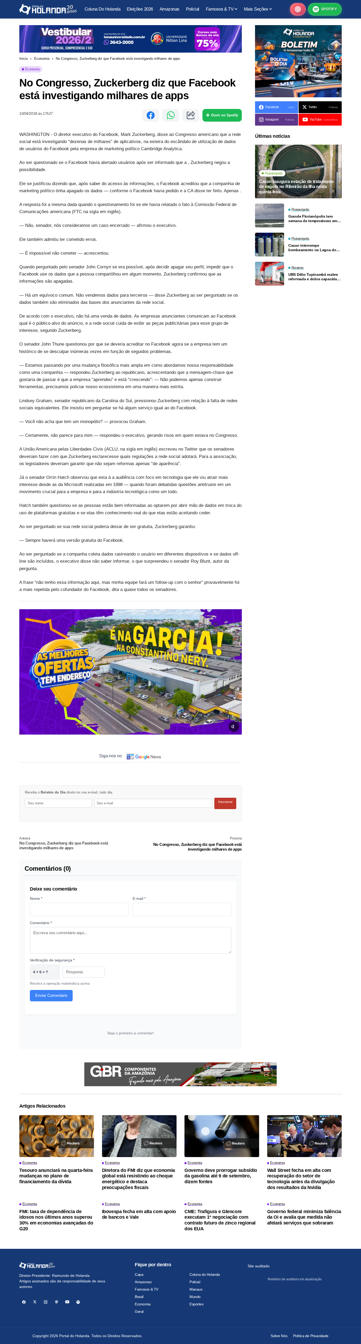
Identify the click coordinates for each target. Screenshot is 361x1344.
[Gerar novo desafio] (53, 972)
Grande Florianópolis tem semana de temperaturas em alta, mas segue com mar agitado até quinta (312, 218)
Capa (139, 1274)
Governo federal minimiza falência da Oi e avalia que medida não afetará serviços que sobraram (304, 1217)
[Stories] (298, 9)
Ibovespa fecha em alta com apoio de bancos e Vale (139, 1214)
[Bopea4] (48, 9)
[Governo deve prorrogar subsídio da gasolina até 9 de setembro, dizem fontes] (221, 1136)
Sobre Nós (279, 1336)
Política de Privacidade (310, 1336)
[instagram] (45, 1302)
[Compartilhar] (190, 115)
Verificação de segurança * (52, 960)
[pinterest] (56, 1302)
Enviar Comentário (51, 995)
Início (23, 59)
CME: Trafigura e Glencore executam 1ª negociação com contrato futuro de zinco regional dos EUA (220, 1220)
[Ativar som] (234, 726)
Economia (41, 59)
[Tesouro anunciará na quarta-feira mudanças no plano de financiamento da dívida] (56, 1136)
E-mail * (139, 898)
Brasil (139, 1297)
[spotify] (78, 1302)
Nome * (36, 898)
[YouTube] (67, 1302)
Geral (139, 1311)
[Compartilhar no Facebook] (150, 115)
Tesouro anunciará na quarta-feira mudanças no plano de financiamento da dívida (56, 1176)
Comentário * (41, 923)
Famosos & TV (146, 1289)
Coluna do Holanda (204, 1274)
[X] (34, 1302)
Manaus (195, 1289)
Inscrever (225, 802)
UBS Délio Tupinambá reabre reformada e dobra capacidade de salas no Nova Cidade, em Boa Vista (314, 276)
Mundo (195, 1297)
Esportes (196, 1304)
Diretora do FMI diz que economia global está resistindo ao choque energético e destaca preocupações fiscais (138, 1179)
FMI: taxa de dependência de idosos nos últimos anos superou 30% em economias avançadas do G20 (56, 1220)
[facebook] (24, 1302)
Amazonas (143, 1282)
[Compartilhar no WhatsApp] (170, 115)
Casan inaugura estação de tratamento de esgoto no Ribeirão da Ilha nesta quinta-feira (296, 186)
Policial (194, 1282)
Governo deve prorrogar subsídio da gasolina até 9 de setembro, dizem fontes (220, 1176)
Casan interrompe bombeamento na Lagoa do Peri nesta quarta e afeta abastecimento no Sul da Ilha (313, 247)
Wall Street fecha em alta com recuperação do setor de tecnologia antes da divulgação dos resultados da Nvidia (301, 1179)
